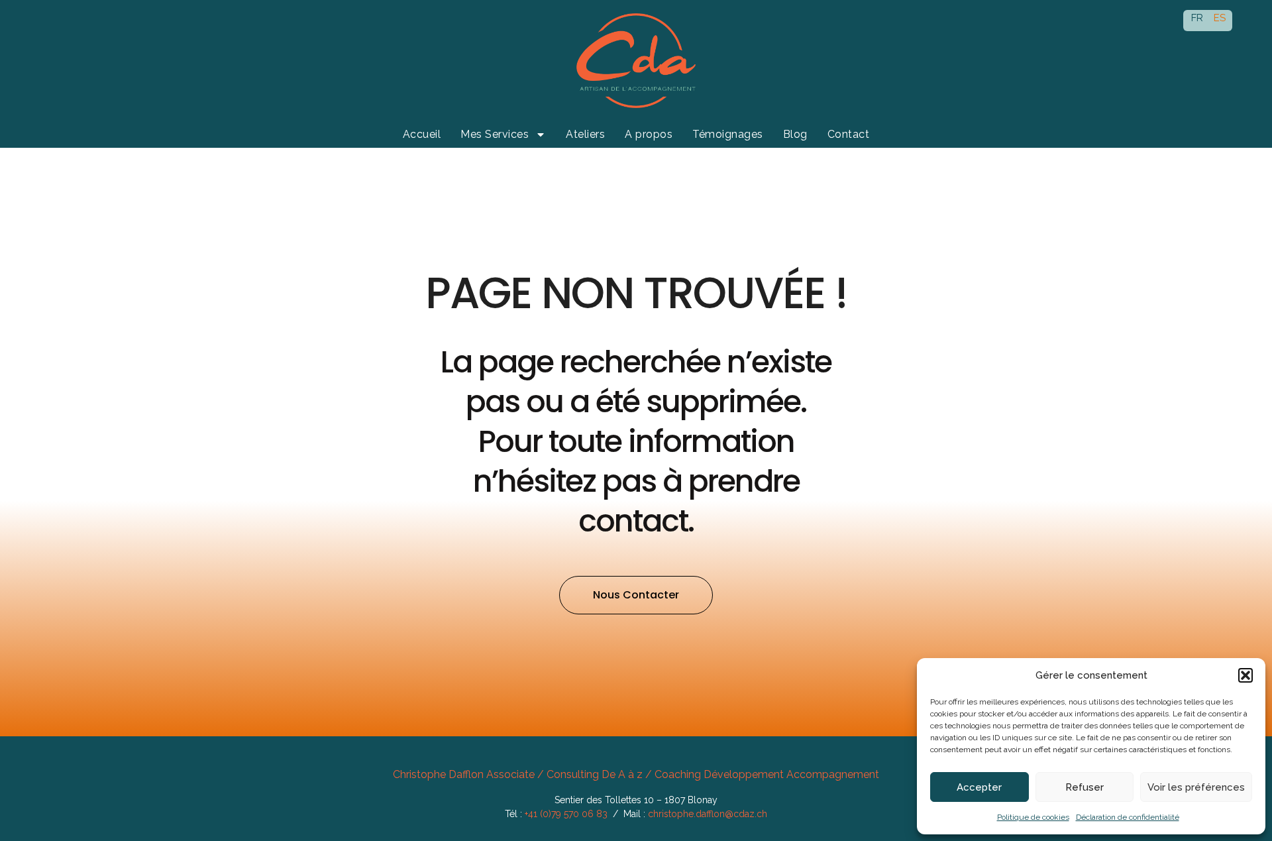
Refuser (1084, 787)
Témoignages (727, 134)
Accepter (979, 787)
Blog (795, 134)
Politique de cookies (1033, 817)
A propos (648, 134)
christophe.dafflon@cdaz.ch (707, 814)
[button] (1245, 675)
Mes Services (494, 134)
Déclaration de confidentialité (1127, 817)
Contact (848, 134)
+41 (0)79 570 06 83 (566, 814)
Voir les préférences (1196, 787)
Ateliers (585, 134)
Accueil (422, 134)
